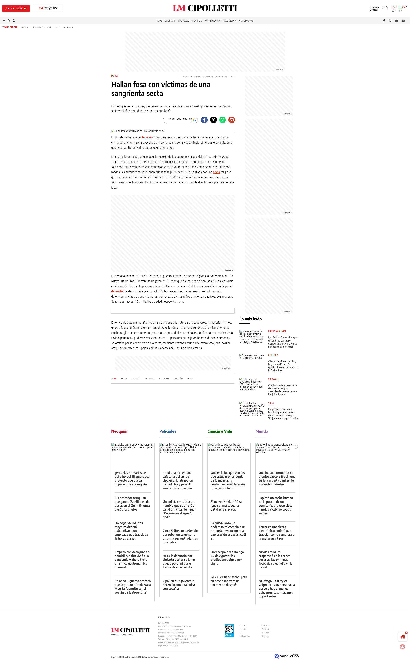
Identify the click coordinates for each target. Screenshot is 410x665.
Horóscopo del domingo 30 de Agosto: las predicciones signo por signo (227, 557)
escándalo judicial (42, 27)
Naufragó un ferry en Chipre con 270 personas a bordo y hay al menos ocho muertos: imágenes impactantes (277, 588)
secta (201, 76)
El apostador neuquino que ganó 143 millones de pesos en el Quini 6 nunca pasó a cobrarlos (132, 503)
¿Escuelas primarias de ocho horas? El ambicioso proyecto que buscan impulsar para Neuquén (132, 478)
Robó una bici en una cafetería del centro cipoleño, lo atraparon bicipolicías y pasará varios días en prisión (178, 480)
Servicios (265, 636)
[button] (3, 21)
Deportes (242, 629)
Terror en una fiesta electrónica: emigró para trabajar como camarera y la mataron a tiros (276, 532)
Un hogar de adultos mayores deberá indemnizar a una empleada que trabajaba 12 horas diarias (131, 530)
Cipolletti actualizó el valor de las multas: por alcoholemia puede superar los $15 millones (283, 390)
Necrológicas (246, 21)
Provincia (197, 21)
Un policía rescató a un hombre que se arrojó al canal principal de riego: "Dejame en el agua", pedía (283, 413)
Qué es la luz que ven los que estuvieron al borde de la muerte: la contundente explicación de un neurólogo (228, 480)
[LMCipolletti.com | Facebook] (385, 20)
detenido (117, 291)
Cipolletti (170, 21)
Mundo (114, 75)
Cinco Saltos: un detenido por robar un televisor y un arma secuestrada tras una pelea (180, 536)
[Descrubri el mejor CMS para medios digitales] (287, 659)
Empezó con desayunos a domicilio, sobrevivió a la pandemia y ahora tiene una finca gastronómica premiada (132, 559)
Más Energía (230, 21)
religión (178, 378)
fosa (190, 378)
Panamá (146, 137)
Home (159, 21)
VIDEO (271, 403)
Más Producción (212, 21)
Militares (164, 378)
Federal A (273, 355)
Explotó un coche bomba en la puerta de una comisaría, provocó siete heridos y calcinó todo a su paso (276, 505)
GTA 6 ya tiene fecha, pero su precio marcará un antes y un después (229, 581)
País (241, 632)
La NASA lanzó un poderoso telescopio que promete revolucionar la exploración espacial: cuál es (228, 530)
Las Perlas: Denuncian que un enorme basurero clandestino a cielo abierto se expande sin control (282, 342)
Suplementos (244, 636)
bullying (24, 27)
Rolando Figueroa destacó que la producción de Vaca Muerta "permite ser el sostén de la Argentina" (133, 586)
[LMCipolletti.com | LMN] (48, 8)
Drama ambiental (277, 331)
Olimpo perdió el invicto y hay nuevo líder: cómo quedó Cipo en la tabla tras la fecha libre (283, 366)
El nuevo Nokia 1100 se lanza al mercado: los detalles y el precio (226, 505)
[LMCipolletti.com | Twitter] (391, 20)
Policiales (183, 21)
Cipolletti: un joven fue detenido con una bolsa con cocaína (179, 584)
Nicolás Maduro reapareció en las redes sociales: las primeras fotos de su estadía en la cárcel (276, 559)
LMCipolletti (189, 76)
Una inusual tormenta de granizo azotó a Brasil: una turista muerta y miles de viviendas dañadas (277, 478)
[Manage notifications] (402, 646)
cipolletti (273, 379)
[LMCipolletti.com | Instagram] (397, 20)
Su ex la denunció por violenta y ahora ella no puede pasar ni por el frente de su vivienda (179, 561)
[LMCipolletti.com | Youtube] (403, 20)
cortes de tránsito (65, 27)
